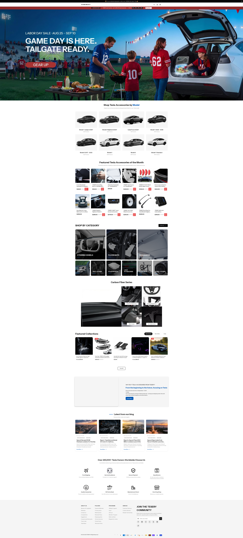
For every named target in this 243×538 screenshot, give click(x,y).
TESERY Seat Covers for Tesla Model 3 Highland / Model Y (128, 186)
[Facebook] (142, 521)
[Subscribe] (160, 518)
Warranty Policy (98, 523)
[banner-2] (152, 296)
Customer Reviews (127, 508)
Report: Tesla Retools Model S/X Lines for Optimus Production (108, 441)
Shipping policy (98, 517)
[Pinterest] (138, 521)
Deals (165, 333)
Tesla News (83, 523)
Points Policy (98, 521)
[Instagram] (145, 521)
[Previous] (81, 1)
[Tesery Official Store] (85, 4)
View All (162, 225)
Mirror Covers (131, 324)
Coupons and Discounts (86, 519)
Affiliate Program (113, 508)
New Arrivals (148, 333)
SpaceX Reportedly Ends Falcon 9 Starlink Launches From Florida (155, 441)
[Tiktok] (138, 525)
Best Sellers (157, 333)
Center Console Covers (132, 303)
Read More (79, 449)
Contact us (83, 512)
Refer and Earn (112, 517)
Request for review (113, 519)
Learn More (84, 363)
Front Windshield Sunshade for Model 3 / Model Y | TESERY (82, 186)
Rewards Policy (98, 514)
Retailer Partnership (127, 512)
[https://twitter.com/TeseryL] (149, 521)
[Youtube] (157, 521)
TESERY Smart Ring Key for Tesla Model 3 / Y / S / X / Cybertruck (97, 186)
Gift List (111, 512)
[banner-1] (132, 296)
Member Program (113, 514)
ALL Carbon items (152, 324)
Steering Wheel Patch (152, 303)
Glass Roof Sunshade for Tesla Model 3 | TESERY (113, 186)
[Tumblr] (153, 521)
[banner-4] (152, 316)
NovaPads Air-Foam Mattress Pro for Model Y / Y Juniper (82, 212)
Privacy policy (98, 510)
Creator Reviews (127, 510)
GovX (110, 510)
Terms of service (99, 519)
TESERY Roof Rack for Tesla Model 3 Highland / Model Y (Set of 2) (144, 212)
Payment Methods (99, 508)
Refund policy (98, 512)
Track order (84, 521)
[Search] (154, 4)
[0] (160, 4)
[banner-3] (132, 316)
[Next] (161, 1)
